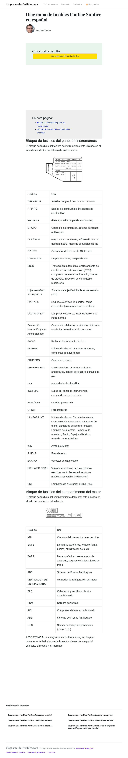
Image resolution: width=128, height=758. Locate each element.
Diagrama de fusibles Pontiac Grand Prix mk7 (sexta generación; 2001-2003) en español (91, 726)
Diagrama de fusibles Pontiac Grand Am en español (91, 720)
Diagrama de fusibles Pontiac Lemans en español (90, 715)
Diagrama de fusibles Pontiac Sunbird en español (30, 720)
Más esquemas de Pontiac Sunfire (65, 56)
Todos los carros (51, 4)
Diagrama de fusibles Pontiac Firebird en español (30, 725)
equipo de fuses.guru (84, 748)
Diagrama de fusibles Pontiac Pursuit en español (30, 715)
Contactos (77, 4)
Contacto (51, 752)
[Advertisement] (64, 86)
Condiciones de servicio (16, 752)
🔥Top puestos (92, 4)
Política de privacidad (37, 752)
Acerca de (65, 4)
